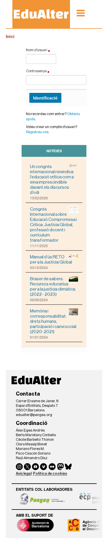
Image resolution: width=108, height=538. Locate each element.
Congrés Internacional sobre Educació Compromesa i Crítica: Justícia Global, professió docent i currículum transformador (53, 225)
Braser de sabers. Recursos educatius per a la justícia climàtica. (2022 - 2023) (53, 286)
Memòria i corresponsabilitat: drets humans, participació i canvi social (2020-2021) (53, 321)
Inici (10, 36)
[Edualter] (41, 14)
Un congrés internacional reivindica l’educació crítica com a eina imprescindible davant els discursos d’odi (52, 179)
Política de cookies (50, 473)
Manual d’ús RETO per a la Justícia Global (51, 259)
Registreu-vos (37, 132)
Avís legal (24, 473)
